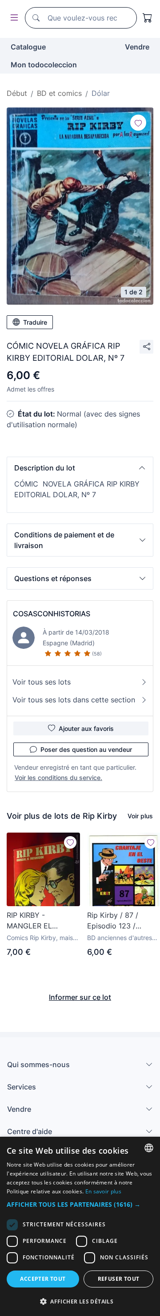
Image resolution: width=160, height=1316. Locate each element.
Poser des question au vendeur (86, 749)
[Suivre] (138, 123)
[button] (80, 467)
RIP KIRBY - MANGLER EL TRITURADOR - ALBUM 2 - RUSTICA (41, 921)
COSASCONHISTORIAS (51, 613)
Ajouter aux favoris (86, 728)
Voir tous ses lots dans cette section (73, 699)
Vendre (137, 46)
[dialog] (80, 1226)
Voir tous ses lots (41, 681)
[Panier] (147, 18)
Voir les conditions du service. (58, 777)
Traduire (35, 322)
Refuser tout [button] (119, 1279)
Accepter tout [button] (42, 1279)
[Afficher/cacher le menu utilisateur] (12, 18)
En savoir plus (103, 1191)
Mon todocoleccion (44, 64)
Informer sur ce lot (80, 997)
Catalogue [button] (28, 46)
